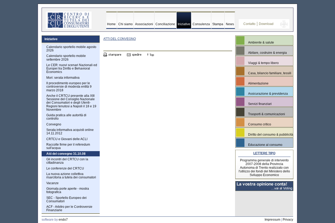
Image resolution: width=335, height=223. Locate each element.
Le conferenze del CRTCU (65, 168)
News (230, 24)
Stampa (217, 24)
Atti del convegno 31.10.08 (66, 154)
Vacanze (52, 183)
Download (266, 24)
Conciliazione (165, 24)
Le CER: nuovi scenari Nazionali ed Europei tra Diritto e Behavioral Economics (71, 68)
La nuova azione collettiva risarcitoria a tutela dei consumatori (71, 175)
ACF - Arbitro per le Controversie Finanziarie (69, 208)
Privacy (288, 219)
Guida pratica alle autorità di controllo (66, 116)
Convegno (53, 124)
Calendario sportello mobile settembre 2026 (66, 57)
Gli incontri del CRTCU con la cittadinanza (67, 160)
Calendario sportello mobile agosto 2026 (71, 48)
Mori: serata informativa (63, 77)
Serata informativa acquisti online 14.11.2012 (70, 131)
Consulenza (201, 24)
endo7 (63, 219)
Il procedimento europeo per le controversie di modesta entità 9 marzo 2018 (69, 86)
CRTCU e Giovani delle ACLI (66, 139)
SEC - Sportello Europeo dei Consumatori (66, 199)
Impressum (272, 219)
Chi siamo (125, 24)
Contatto (249, 24)
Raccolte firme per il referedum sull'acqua (68, 146)
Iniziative (184, 24)
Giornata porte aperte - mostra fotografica (67, 190)
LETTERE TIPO (264, 153)
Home (111, 24)
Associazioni (144, 24)
